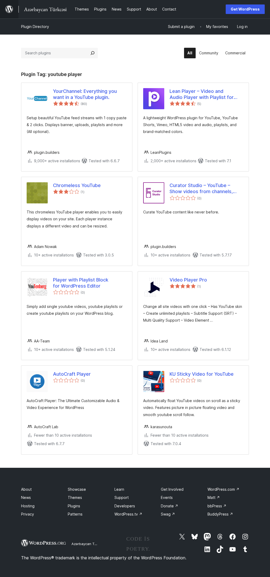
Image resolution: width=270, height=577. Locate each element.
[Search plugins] (92, 53)
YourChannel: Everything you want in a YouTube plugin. (85, 94)
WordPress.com (223, 489)
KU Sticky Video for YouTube (202, 374)
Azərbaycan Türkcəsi (88, 544)
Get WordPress (245, 9)
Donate (169, 506)
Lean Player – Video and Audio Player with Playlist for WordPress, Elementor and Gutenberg (202, 94)
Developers (124, 506)
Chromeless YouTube (77, 185)
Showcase (77, 489)
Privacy (27, 514)
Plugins (74, 506)
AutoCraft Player (72, 374)
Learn (119, 489)
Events (167, 497)
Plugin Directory (35, 26)
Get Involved (172, 489)
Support (121, 497)
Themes (75, 497)
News (26, 497)
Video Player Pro (188, 280)
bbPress (217, 506)
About (26, 489)
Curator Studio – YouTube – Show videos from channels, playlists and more (201, 189)
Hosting (28, 506)
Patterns (75, 514)
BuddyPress (220, 514)
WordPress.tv (128, 514)
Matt (214, 497)
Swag (168, 514)
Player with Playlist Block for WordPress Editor (80, 283)
